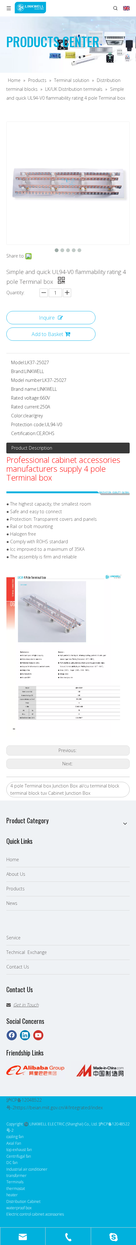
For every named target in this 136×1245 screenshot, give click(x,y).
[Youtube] (38, 1035)
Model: (18, 362)
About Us (15, 874)
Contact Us (17, 967)
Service (13, 938)
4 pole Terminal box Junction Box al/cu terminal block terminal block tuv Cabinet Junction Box (64, 789)
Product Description (31, 448)
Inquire (47, 317)
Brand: (17, 371)
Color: (17, 416)
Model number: (26, 380)
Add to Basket (47, 334)
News (11, 903)
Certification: (23, 433)
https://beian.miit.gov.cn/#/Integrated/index (59, 1108)
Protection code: (28, 424)
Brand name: (24, 389)
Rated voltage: (25, 398)
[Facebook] (12, 1035)
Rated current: (25, 407)
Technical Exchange (26, 952)
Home (12, 859)
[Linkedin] (25, 1035)
